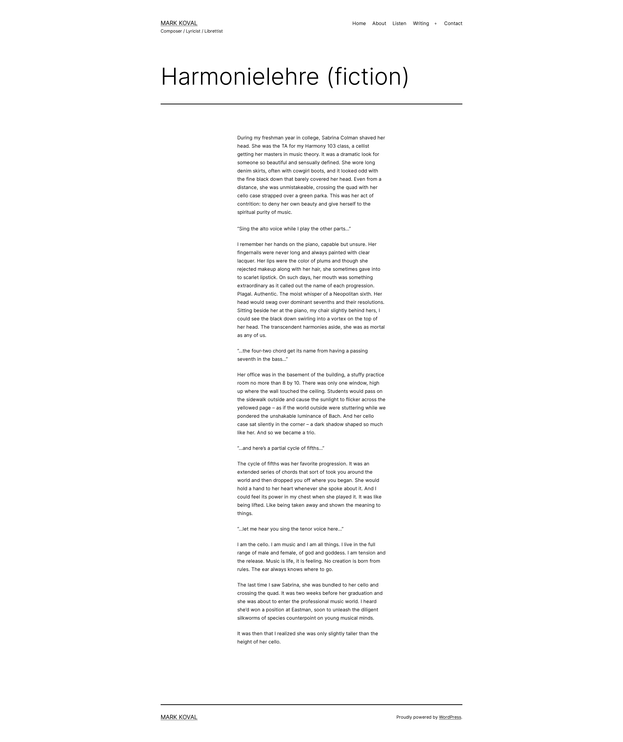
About (379, 23)
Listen (399, 23)
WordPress (450, 717)
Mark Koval (179, 23)
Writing (421, 23)
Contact (453, 23)
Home (359, 23)
